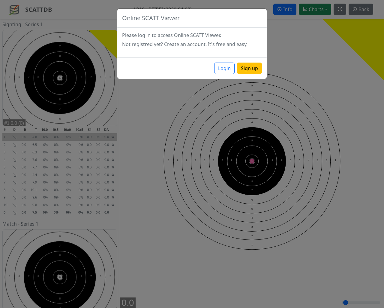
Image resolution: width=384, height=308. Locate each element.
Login (224, 68)
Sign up (249, 68)
